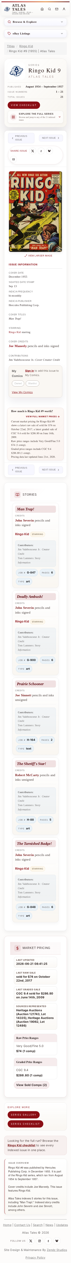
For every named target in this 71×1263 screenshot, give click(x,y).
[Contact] (57, 9)
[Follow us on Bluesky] (57, 1241)
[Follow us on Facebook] (48, 1241)
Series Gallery (23, 1114)
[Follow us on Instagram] (39, 1241)
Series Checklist (25, 1123)
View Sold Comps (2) (31, 1085)
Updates (62, 1225)
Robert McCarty (27, 775)
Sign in (29, 370)
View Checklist (24, 105)
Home (7, 1225)
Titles (11, 46)
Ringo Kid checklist (21, 1145)
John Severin (24, 520)
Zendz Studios (57, 1250)
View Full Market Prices (43, 416)
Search (38, 1225)
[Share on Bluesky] (49, 150)
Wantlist (32, 383)
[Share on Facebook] (41, 150)
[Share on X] (32, 150)
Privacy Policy (35, 1257)
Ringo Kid (26, 46)
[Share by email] (13, 159)
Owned (18, 383)
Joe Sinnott (23, 695)
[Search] (49, 9)
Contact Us (22, 1225)
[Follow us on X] (30, 1241)
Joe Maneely (18, 346)
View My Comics (22, 392)
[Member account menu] (64, 9)
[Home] (42, 9)
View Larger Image (40, 255)
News (49, 1225)
